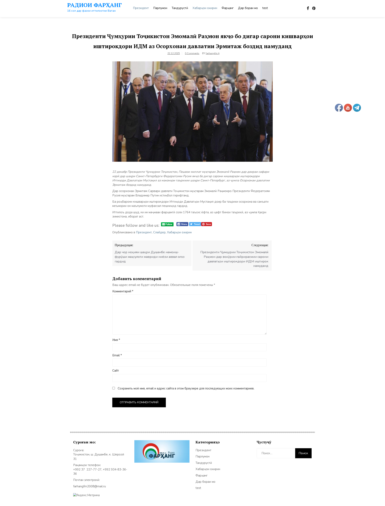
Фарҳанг (228, 8)
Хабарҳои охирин (204, 8)
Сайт (115, 371)
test (265, 8)
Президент (141, 8)
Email (117, 355)
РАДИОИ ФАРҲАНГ (94, 5)
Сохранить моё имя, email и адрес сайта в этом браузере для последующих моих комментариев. (186, 388)
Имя (116, 340)
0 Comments (192, 53)
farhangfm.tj (213, 53)
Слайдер (159, 232)
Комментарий (122, 291)
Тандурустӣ (180, 8)
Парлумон (160, 8)
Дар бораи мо (248, 8)
